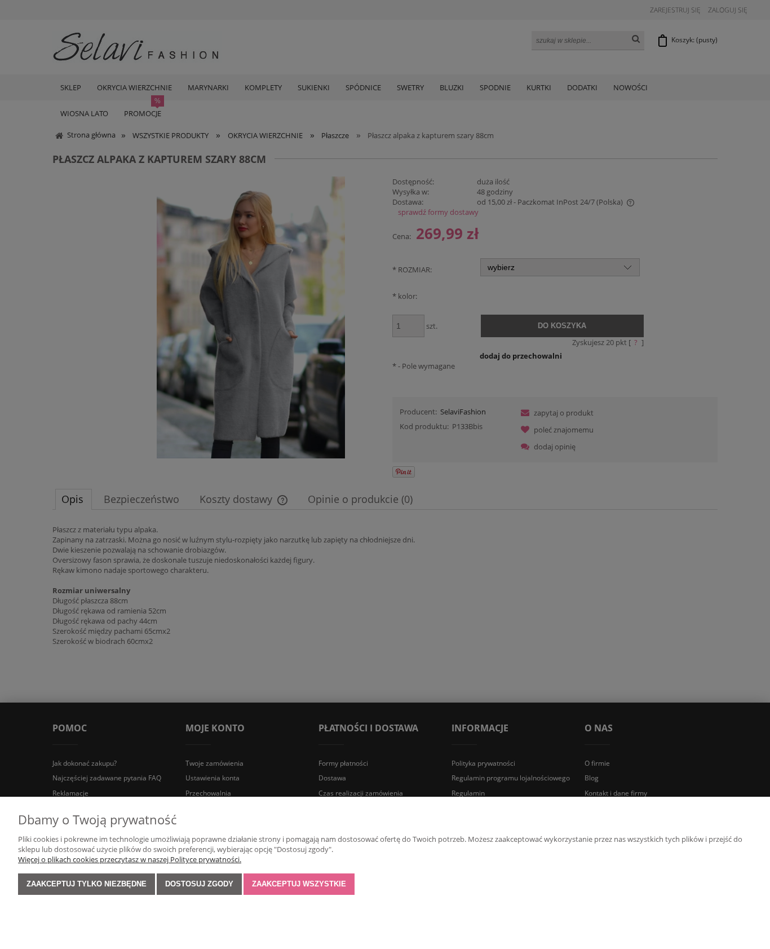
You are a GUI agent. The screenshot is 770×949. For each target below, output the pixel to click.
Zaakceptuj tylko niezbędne (86, 884)
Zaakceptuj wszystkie (299, 884)
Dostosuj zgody (199, 884)
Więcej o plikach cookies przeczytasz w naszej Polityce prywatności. (129, 859)
